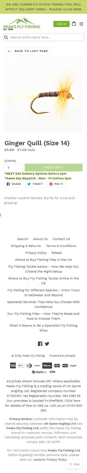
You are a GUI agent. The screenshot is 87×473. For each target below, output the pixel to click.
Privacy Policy (36, 253)
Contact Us (61, 239)
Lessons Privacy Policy (50, 459)
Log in (61, 24)
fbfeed (57, 253)
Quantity (10, 160)
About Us (40, 239)
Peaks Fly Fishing (33, 355)
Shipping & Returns (26, 246)
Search (22, 239)
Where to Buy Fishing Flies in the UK (43, 260)
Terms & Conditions (61, 246)
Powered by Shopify (62, 355)
